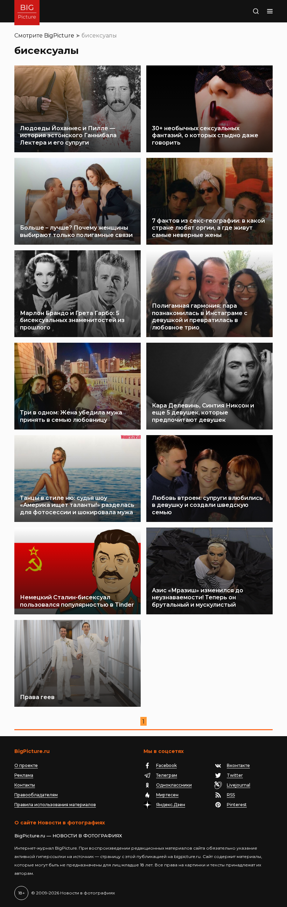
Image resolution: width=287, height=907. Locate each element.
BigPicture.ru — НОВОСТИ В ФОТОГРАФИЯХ (68, 835)
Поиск (247, 11)
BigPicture (59, 35)
